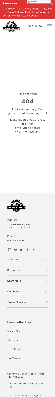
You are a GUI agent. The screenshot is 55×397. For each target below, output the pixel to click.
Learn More (14, 280)
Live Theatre (13, 358)
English (33, 2)
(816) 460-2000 (15, 240)
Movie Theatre (14, 349)
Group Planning (16, 302)
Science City (13, 331)
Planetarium (13, 340)
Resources (13, 270)
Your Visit (13, 259)
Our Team (13, 291)
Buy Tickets (35, 25)
